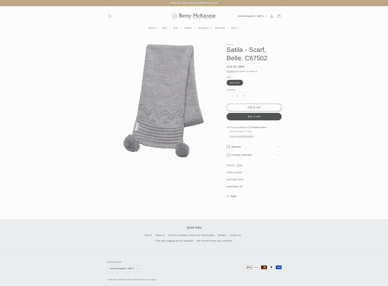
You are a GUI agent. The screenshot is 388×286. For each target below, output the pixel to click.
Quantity (231, 89)
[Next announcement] (280, 3)
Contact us (235, 235)
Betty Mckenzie (120, 279)
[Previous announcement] (107, 3)
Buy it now (254, 116)
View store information (242, 136)
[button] (110, 16)
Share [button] (233, 196)
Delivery (222, 235)
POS (130, 279)
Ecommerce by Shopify (146, 279)
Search (148, 235)
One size (235, 82)
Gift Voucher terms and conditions (214, 241)
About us (160, 235)
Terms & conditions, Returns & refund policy (191, 235)
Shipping (231, 71)
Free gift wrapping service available (174, 241)
